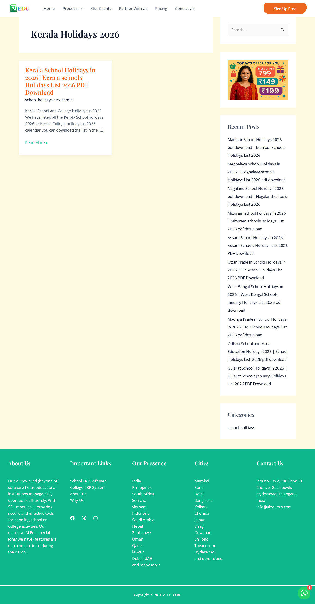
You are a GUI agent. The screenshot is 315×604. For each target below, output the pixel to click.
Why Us (77, 500)
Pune (199, 487)
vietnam (139, 506)
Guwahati (202, 532)
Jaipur (199, 519)
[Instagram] (95, 518)
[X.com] (84, 518)
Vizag (199, 526)
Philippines (142, 487)
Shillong (201, 539)
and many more (146, 565)
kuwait (138, 552)
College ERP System (88, 487)
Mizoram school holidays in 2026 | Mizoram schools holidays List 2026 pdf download (257, 220)
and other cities (208, 558)
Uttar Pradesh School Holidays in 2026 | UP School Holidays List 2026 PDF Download (257, 269)
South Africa (143, 493)
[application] (81, 8)
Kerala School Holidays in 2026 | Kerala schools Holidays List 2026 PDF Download (60, 81)
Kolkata (201, 506)
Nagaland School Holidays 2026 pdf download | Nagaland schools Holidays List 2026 (257, 196)
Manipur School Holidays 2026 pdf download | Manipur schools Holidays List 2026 (256, 147)
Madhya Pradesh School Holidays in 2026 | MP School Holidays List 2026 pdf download (257, 326)
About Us (78, 493)
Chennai (201, 513)
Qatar (137, 545)
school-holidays (39, 99)
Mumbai (201, 481)
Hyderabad (204, 552)
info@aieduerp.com (274, 506)
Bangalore (203, 500)
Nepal (137, 526)
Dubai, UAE (142, 558)
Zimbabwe (141, 532)
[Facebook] (72, 518)
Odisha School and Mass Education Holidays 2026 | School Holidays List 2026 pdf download (257, 351)
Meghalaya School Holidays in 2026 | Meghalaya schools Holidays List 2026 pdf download (257, 171)
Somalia (139, 500)
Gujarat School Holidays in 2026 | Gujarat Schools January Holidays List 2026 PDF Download (257, 375)
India (136, 481)
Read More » (36, 142)
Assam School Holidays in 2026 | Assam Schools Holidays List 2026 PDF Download (258, 245)
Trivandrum (204, 545)
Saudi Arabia (143, 519)
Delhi (199, 493)
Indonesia (141, 513)
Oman (137, 539)
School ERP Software (88, 481)
